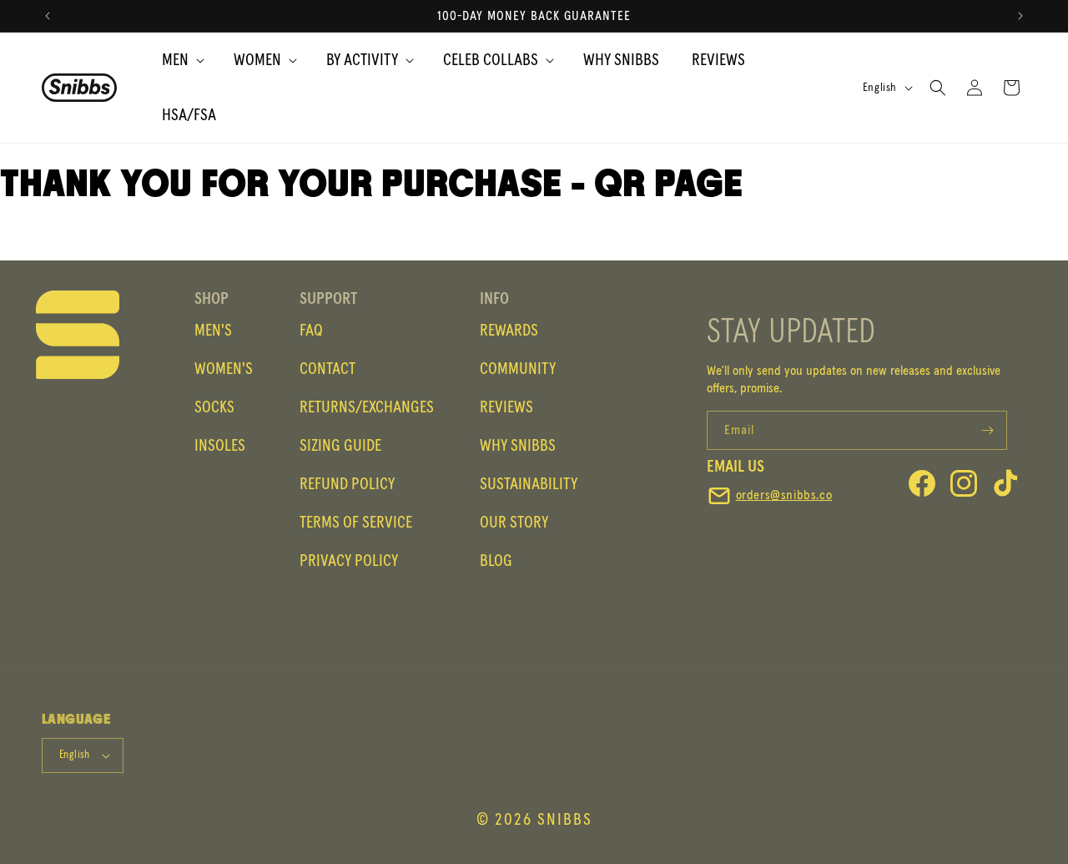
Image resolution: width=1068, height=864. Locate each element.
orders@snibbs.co (784, 495)
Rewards (509, 330)
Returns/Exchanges (367, 407)
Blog (496, 561)
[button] (175, 60)
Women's (223, 369)
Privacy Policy (349, 561)
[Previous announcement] (47, 16)
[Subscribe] (988, 430)
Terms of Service (356, 522)
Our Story (514, 522)
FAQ (311, 330)
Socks (214, 407)
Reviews (506, 407)
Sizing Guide (340, 445)
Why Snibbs (518, 445)
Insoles (219, 445)
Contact (327, 369)
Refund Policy (347, 484)
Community (518, 369)
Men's (213, 330)
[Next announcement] (1020, 16)
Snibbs (564, 819)
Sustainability (528, 484)
